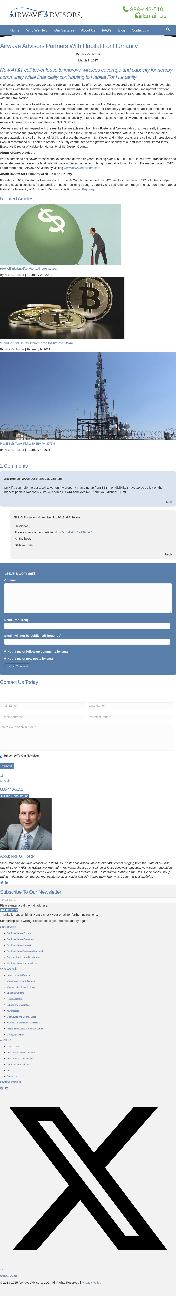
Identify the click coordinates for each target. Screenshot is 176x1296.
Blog (121, 30)
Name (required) (16, 620)
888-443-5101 (148, 9)
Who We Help (36, 30)
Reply (169, 501)
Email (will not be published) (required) (32, 635)
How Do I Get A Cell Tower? (73, 532)
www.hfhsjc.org (83, 189)
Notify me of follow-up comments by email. (38, 651)
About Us (88, 30)
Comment (11, 580)
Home (14, 30)
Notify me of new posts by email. (31, 658)
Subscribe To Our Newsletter (22, 755)
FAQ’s (106, 30)
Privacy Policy (91, 1282)
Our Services (64, 30)
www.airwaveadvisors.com (82, 168)
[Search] (167, 29)
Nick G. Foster (23, 517)
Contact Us (140, 30)
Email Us (154, 16)
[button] (9, 910)
